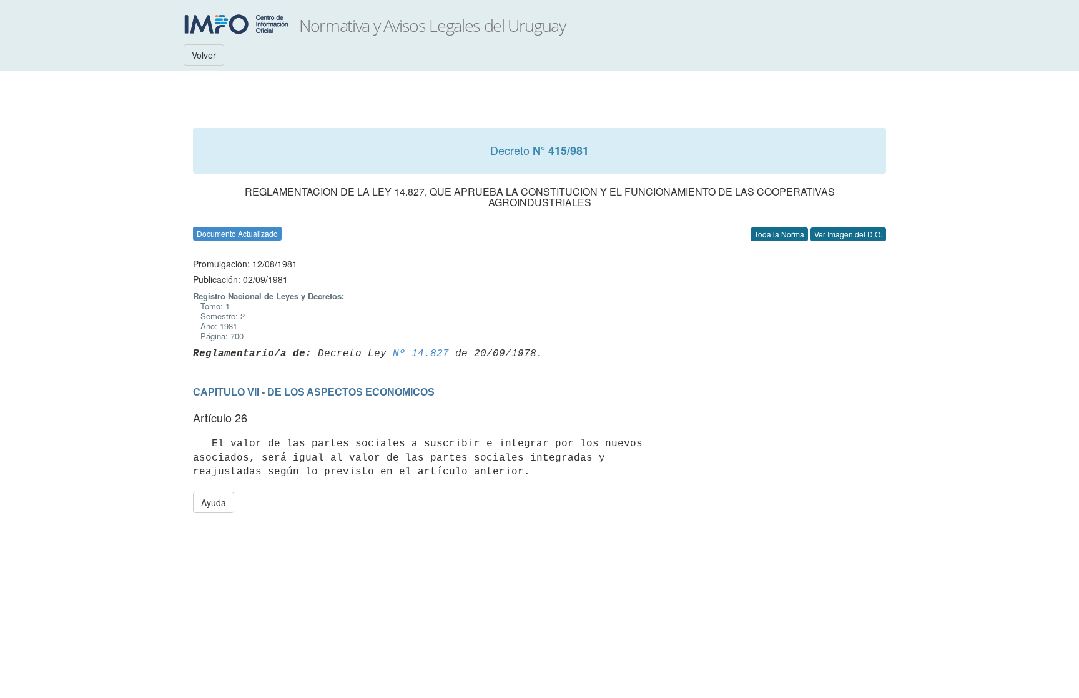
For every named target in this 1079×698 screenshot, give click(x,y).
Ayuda (213, 502)
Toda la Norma (779, 234)
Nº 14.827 (421, 353)
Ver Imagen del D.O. (848, 234)
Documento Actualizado (237, 233)
